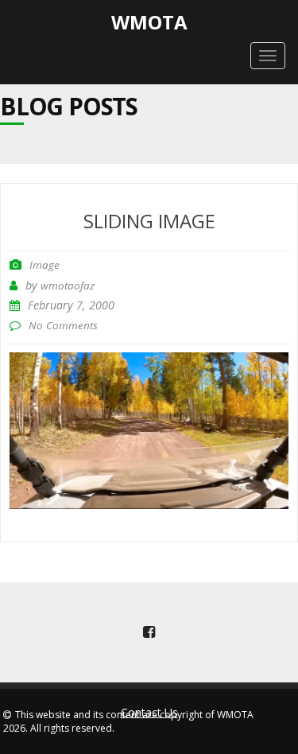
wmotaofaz (68, 285)
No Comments (63, 325)
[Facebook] (149, 632)
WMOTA (149, 22)
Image (44, 265)
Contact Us (149, 712)
